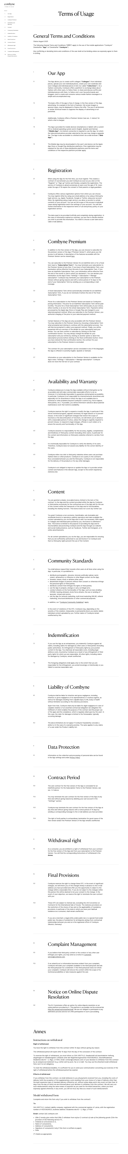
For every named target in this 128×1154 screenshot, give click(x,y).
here (72, 256)
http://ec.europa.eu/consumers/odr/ (60, 1009)
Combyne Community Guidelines (71, 602)
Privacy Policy (75, 757)
